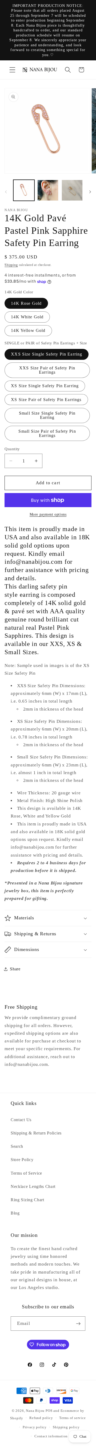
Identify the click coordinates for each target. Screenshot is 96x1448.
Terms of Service (26, 1173)
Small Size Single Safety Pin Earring (47, 415)
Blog (15, 1213)
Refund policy (41, 1418)
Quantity (12, 449)
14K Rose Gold (26, 303)
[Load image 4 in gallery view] (72, 190)
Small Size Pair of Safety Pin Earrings (47, 433)
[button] (12, 70)
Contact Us (21, 1119)
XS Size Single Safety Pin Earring (45, 385)
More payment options (48, 514)
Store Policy (22, 1159)
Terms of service (72, 1418)
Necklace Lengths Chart (33, 1186)
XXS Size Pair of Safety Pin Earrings (47, 370)
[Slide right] (90, 192)
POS (49, 1411)
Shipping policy (66, 1427)
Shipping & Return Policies (36, 1133)
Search (17, 1146)
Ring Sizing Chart (27, 1199)
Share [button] (15, 969)
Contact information (51, 1436)
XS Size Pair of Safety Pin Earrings (46, 399)
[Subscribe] (78, 1323)
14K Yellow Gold (28, 330)
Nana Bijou (35, 1411)
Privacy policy (35, 1427)
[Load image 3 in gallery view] (47, 190)
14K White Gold (27, 317)
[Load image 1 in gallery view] (23, 190)
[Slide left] (6, 192)
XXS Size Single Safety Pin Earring (46, 354)
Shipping (11, 264)
